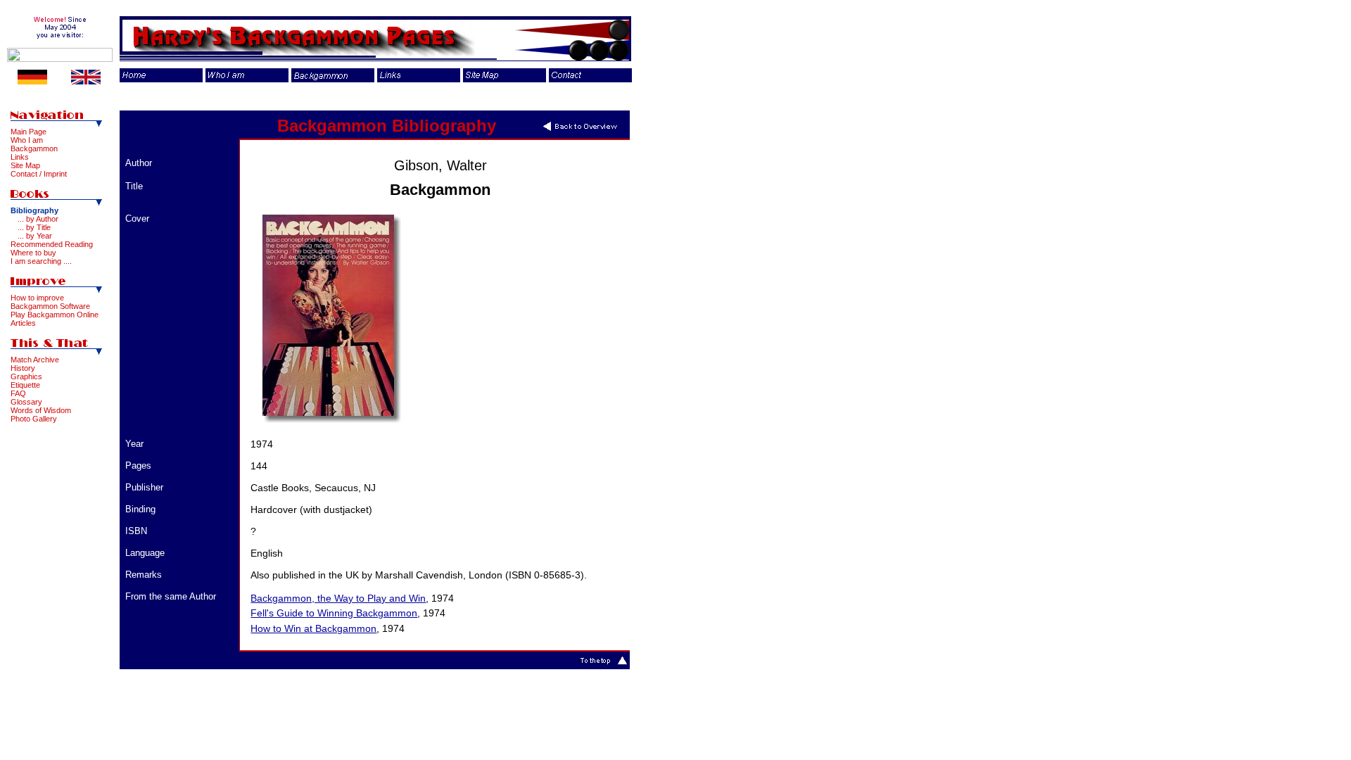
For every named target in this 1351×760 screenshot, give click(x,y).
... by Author (38, 219)
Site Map (25, 165)
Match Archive (35, 359)
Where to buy (33, 252)
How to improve (37, 297)
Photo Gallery (34, 418)
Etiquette (25, 385)
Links (20, 157)
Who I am (27, 140)
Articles (23, 323)
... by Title (34, 227)
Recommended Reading (52, 244)
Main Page (28, 131)
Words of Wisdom (41, 410)
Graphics (26, 376)
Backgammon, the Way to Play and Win (338, 598)
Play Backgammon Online (55, 314)
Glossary (26, 402)
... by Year (35, 236)
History (23, 368)
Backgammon (34, 148)
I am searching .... (41, 261)
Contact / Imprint (39, 174)
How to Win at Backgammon (313, 628)
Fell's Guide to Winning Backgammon (333, 613)
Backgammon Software (50, 306)
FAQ (18, 393)
